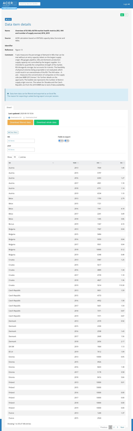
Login (126, 4)
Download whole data (46, 122)
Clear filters (13, 132)
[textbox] (21, 141)
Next (122, 427)
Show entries (16, 157)
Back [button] (9, 19)
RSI (68, 141)
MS (8, 137)
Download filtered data (20, 122)
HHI (62, 141)
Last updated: (14, 113)
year (9, 146)
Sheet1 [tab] (9, 107)
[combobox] (21, 141)
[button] (122, 14)
